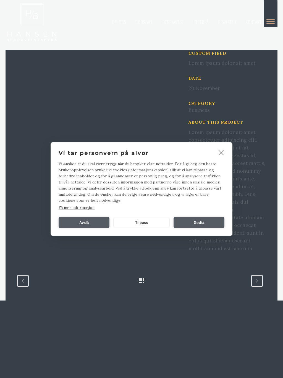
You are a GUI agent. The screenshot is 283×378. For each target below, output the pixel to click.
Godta (199, 222)
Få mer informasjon (77, 207)
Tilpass (141, 222)
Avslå (84, 222)
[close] (221, 152)
